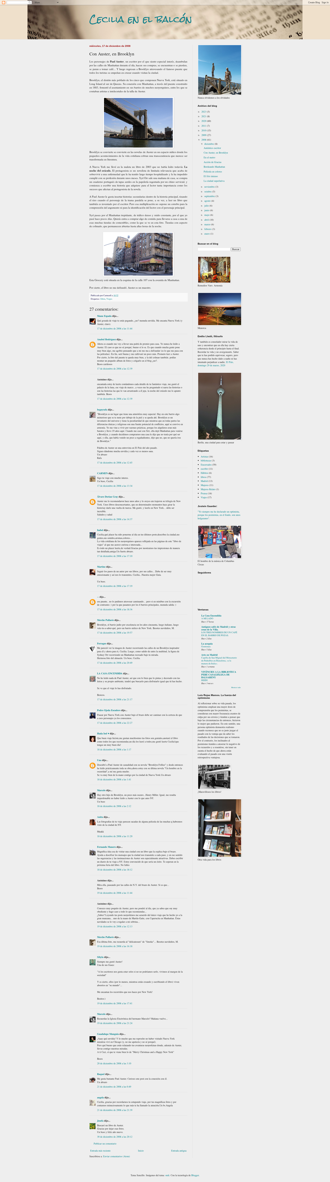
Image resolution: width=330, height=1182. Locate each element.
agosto (207, 200)
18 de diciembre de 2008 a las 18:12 (114, 869)
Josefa (100, 1120)
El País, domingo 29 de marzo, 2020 (216, 363)
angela (100, 1097)
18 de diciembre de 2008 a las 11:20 (114, 836)
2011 (204, 125)
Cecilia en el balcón (140, 19)
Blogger (195, 1175)
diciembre (209, 143)
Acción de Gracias (212, 162)
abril (207, 219)
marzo (207, 224)
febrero (208, 229)
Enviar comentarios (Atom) (116, 1156)
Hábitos (204, 472)
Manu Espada (104, 316)
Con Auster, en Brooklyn (216, 152)
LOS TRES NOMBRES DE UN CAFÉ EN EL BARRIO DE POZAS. (219, 634)
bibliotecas (206, 460)
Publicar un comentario (105, 1143)
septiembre (210, 196)
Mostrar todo (236, 687)
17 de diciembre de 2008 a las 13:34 (114, 485)
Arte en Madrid (209, 655)
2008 (204, 139)
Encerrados (206, 464)
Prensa (204, 493)
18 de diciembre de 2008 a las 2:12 (114, 806)
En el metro (209, 157)
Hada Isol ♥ (103, 733)
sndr (167, 1175)
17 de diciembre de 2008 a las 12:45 (114, 462)
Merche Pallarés (105, 620)
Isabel (100, 530)
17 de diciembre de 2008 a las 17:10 (114, 556)
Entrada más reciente (100, 1150)
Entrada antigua (178, 1150)
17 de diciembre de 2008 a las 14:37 (114, 519)
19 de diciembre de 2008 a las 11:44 (114, 892)
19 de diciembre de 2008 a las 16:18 (114, 946)
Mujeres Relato (208, 489)
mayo (207, 215)
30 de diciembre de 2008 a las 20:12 (114, 1136)
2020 (204, 121)
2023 (204, 111)
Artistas (204, 456)
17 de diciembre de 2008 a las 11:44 (114, 328)
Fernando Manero (106, 847)
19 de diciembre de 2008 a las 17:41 (114, 1003)
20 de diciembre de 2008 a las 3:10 (114, 1063)
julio (207, 205)
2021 (204, 116)
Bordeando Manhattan (214, 166)
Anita (100, 817)
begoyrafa (102, 409)
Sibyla (100, 957)
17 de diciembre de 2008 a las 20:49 (114, 662)
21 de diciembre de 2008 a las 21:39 (114, 1110)
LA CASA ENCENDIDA (109, 673)
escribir (204, 468)
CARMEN (102, 473)
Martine (101, 566)
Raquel (100, 1074)
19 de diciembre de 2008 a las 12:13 (114, 926)
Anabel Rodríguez (106, 339)
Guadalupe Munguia (108, 1034)
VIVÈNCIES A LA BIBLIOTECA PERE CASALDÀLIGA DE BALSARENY (218, 674)
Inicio (141, 1150)
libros (102, 298)
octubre (208, 191)
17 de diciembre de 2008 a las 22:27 (114, 722)
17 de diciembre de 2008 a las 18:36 (114, 609)
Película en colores (213, 171)
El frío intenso (211, 176)
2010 (204, 130)
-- (98, 597)
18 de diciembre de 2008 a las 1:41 (114, 779)
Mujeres (204, 485)
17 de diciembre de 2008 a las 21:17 (114, 699)
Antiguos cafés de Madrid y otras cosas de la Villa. (218, 628)
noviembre (209, 186)
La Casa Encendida (211, 615)
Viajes (109, 298)
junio (207, 210)
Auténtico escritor (212, 148)
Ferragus (101, 643)
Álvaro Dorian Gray (107, 496)
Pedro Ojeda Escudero (108, 710)
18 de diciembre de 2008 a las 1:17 (114, 749)
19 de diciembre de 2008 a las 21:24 (114, 1023)
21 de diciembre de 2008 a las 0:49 (114, 1086)
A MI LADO (207, 618)
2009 (204, 135)
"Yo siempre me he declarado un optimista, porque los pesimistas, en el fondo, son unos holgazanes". (219, 515)
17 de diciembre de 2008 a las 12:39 (114, 368)
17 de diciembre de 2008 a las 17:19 (114, 586)
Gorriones (206, 646)
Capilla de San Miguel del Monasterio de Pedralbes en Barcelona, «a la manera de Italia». (219, 660)
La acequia (207, 643)
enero (207, 233)
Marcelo (101, 790)
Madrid (204, 481)
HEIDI (204, 680)
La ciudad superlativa (214, 180)
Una (99, 760)
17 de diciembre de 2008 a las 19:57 (114, 632)
